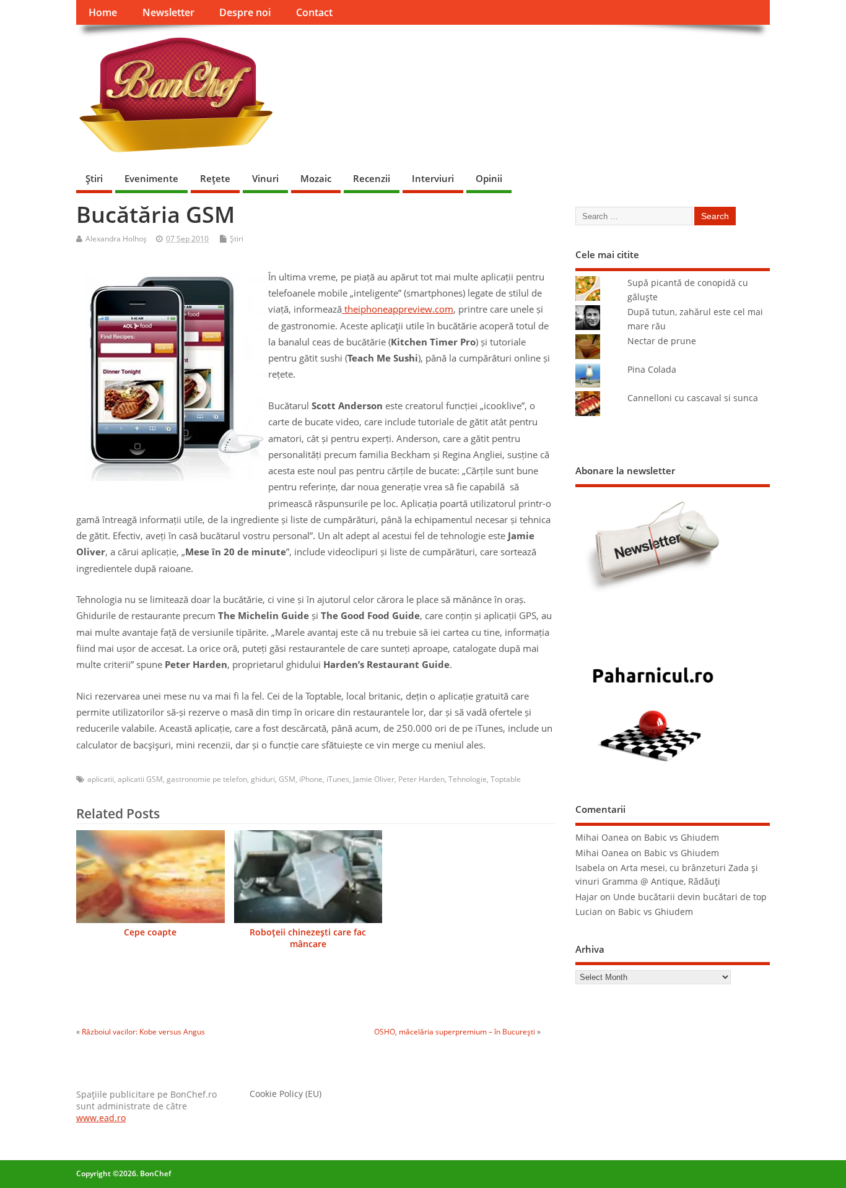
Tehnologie (467, 779)
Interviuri (433, 178)
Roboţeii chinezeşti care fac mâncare (308, 938)
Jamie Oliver (374, 779)
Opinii (489, 178)
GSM (287, 779)
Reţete (215, 178)
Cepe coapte (150, 932)
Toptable (506, 779)
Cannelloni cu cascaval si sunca (692, 398)
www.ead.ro (101, 1118)
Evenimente (151, 178)
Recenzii (371, 178)
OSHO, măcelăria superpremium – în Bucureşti (454, 1031)
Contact (314, 12)
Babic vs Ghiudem (681, 837)
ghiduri (263, 779)
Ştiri (94, 178)
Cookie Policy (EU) (285, 1093)
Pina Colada (651, 369)
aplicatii (100, 779)
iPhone (311, 779)
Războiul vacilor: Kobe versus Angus (143, 1031)
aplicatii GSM (140, 779)
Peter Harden (421, 779)
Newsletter (168, 12)
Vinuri (265, 178)
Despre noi (245, 12)
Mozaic (315, 178)
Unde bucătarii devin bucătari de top (690, 897)
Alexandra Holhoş (116, 238)
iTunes (337, 779)
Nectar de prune (661, 341)
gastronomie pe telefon (207, 779)
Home (103, 12)
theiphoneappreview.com (397, 309)
